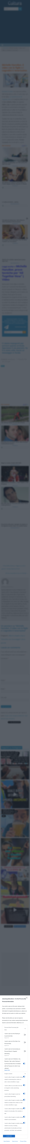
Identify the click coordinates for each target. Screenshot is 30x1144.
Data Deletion (7, 1141)
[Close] (27, 998)
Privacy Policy (23, 1141)
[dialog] (15, 1069)
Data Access (15, 1141)
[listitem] (15, 1028)
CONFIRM (9, 1136)
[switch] (24, 1034)
